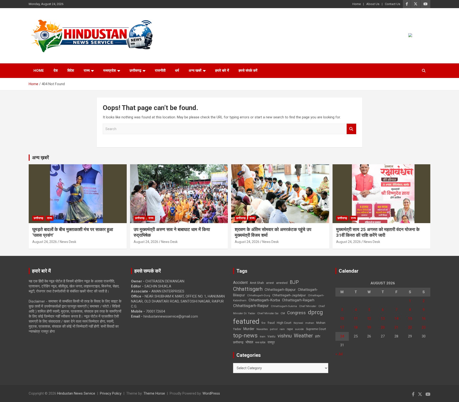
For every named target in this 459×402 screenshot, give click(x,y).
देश (56, 70)
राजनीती (160, 70)
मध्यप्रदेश (109, 70)
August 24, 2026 (44, 242)
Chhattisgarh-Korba (264, 300)
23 (424, 327)
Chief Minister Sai (268, 313)
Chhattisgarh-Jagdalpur (289, 295)
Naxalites (262, 329)
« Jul (339, 354)
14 (396, 318)
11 (356, 318)
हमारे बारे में (222, 70)
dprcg (315, 312)
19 (369, 327)
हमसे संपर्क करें (248, 70)
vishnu (285, 336)
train (262, 336)
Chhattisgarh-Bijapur (280, 290)
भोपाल (249, 342)
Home (356, 4)
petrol (274, 329)
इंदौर (317, 336)
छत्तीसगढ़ (135, 70)
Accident (240, 282)
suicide (299, 329)
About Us (372, 4)
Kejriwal (298, 323)
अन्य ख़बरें (40, 157)
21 (396, 327)
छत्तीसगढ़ (238, 342)
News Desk (68, 242)
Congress (296, 312)
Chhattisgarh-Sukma (284, 306)
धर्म (177, 70)
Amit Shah (257, 283)
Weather (303, 336)
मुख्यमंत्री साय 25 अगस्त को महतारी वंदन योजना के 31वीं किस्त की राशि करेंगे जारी (378, 232)
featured (246, 321)
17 (342, 327)
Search (351, 129)
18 (356, 327)
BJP (294, 282)
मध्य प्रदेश (260, 342)
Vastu (271, 336)
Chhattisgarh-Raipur (251, 305)
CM (283, 313)
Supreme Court (316, 329)
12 (369, 318)
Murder (248, 329)
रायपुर (271, 342)
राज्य (87, 70)
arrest (270, 283)
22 (410, 327)
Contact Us (392, 4)
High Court (284, 323)
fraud (271, 323)
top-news (245, 335)
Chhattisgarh (247, 289)
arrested (282, 283)
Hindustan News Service (76, 393)
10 (342, 318)
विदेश (70, 70)
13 (383, 318)
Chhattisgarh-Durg (258, 295)
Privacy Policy (110, 393)
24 (342, 336)
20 (383, 327)
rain (282, 329)
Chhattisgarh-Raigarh (298, 300)
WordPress (211, 393)
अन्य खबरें (195, 70)
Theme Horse (154, 393)
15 (410, 318)
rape (290, 329)
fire (263, 323)
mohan (309, 323)
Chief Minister (307, 306)
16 (424, 318)
